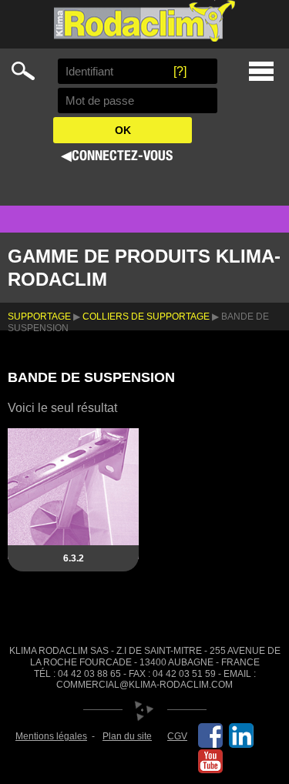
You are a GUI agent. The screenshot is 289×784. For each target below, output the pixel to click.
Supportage (39, 316)
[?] (180, 71)
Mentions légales (51, 736)
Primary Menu (261, 71)
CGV (177, 736)
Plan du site (127, 736)
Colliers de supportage (146, 316)
